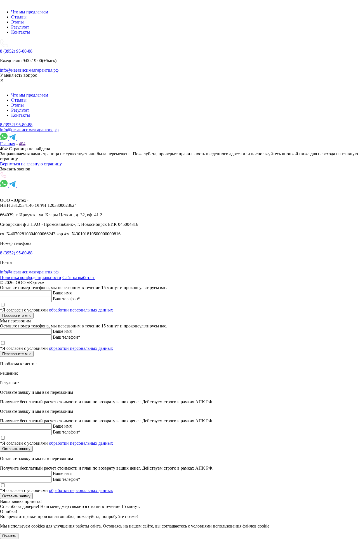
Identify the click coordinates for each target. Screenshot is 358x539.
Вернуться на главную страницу (31, 163)
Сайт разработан (78, 277)
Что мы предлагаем (29, 12)
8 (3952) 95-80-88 (16, 124)
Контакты (20, 32)
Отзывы (19, 17)
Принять (9, 536)
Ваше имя (62, 292)
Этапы (17, 22)
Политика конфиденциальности (30, 277)
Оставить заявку (16, 449)
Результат (20, 27)
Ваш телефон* (66, 298)
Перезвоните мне (16, 315)
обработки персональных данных (81, 310)
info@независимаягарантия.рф (29, 129)
